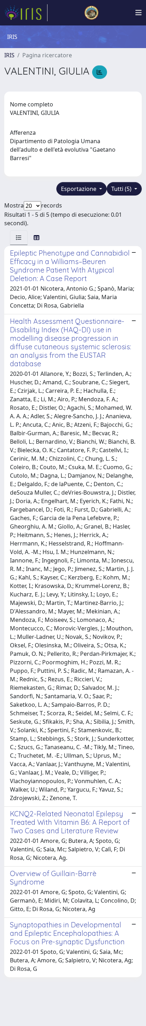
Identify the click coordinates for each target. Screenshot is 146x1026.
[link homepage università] (91, 12)
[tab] (19, 237)
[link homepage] (25, 12)
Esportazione (79, 189)
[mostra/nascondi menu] (138, 12)
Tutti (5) (122, 189)
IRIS (9, 55)
